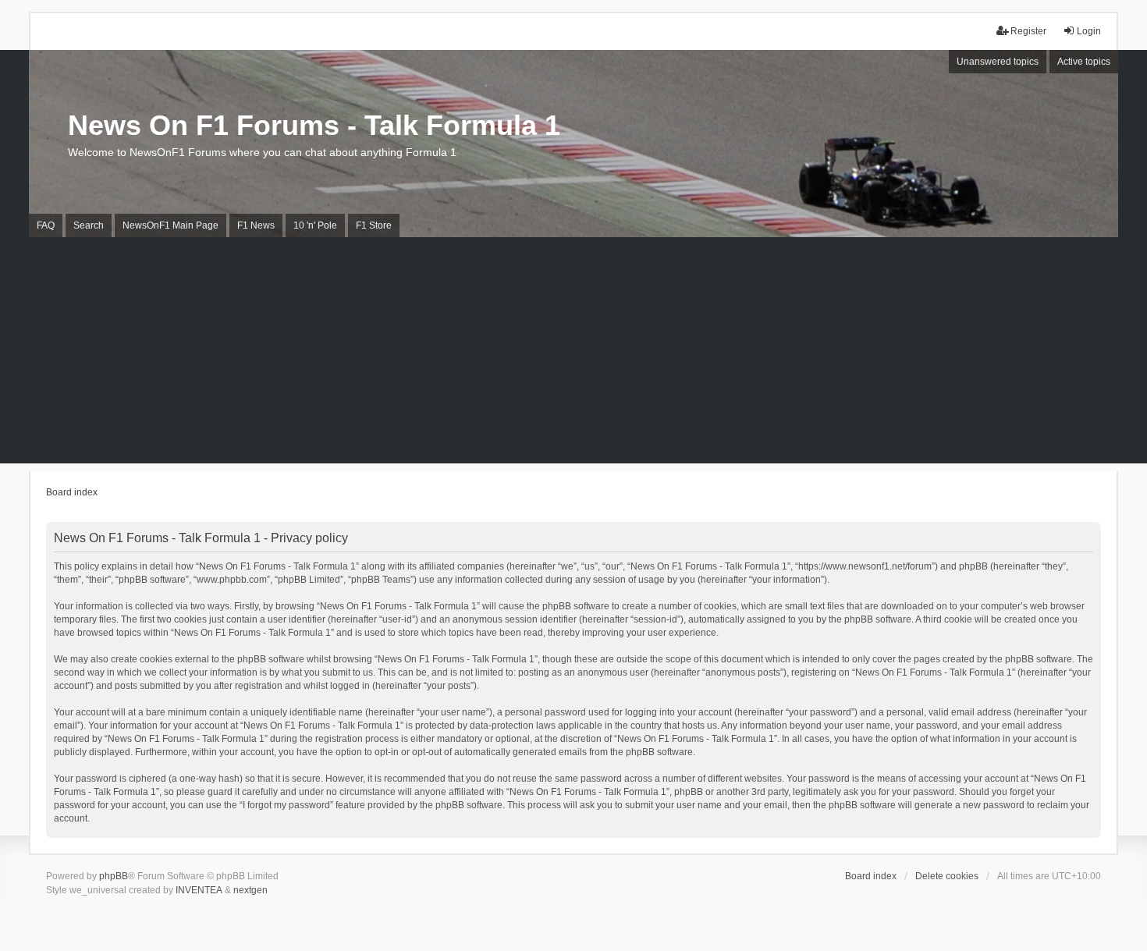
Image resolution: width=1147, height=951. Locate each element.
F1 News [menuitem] (256, 225)
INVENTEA (199, 890)
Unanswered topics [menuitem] (998, 61)
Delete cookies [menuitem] (946, 876)
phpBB (113, 876)
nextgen (250, 890)
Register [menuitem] (1028, 31)
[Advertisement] (573, 354)
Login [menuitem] (1089, 31)
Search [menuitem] (88, 225)
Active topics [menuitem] (1083, 61)
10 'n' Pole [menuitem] (315, 225)
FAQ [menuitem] (46, 225)
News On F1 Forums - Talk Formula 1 (314, 125)
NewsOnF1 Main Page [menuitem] (170, 225)
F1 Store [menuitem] (374, 225)
